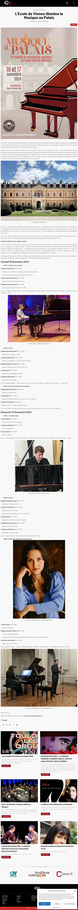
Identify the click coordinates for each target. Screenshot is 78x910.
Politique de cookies (56, 907)
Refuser (57, 903)
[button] (75, 891)
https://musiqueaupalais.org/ (33, 716)
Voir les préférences (70, 903)
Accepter (44, 903)
